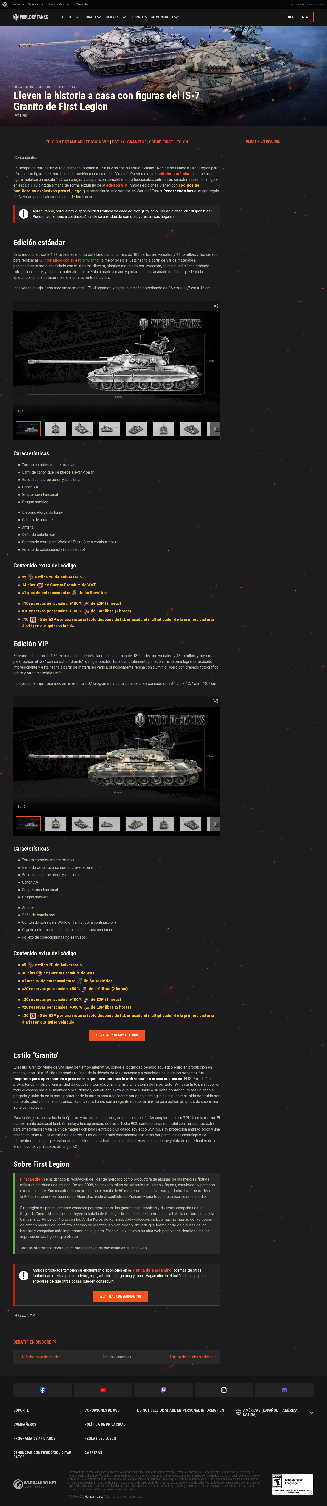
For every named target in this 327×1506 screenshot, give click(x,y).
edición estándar (174, 174)
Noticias (44, 87)
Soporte (21, 1410)
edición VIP (116, 185)
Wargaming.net (94, 1496)
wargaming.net (34, 1484)
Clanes (112, 17)
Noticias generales (66, 87)
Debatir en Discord (263, 141)
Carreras (93, 1453)
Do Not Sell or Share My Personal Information (180, 1410)
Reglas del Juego (100, 1438)
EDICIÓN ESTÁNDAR (64, 142)
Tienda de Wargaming (152, 1270)
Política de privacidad (105, 1424)
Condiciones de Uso (102, 1410)
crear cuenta (316, 4)
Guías (88, 17)
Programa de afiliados (34, 1438)
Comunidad (160, 17)
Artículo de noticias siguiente (191, 1357)
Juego (65, 17)
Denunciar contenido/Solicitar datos (42, 1455)
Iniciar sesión (294, 4)
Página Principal (23, 87)
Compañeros (24, 1424)
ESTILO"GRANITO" (129, 142)
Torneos (139, 17)
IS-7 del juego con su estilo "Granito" (69, 260)
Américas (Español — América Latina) (270, 1412)
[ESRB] (293, 1484)
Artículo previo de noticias (40, 1357)
